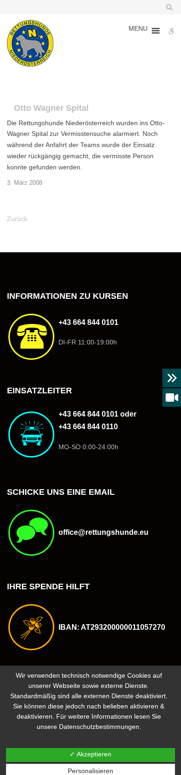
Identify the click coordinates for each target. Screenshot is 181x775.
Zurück (17, 218)
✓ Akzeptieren (90, 754)
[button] (138, 30)
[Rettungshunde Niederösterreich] (30, 43)
